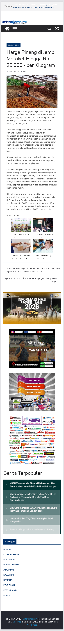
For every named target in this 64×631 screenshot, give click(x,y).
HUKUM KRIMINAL (11, 565)
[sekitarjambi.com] (32, 21)
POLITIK (6, 595)
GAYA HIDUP (8, 560)
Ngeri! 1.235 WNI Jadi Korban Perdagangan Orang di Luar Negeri (31, 280)
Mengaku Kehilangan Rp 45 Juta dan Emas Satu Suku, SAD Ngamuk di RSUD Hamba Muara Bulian (33, 270)
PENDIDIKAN (9, 585)
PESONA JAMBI (10, 590)
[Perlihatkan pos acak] (57, 28)
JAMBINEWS (8, 570)
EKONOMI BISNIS (13, 45)
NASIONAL (8, 580)
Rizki (25, 71)
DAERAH (7, 549)
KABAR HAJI (8, 575)
